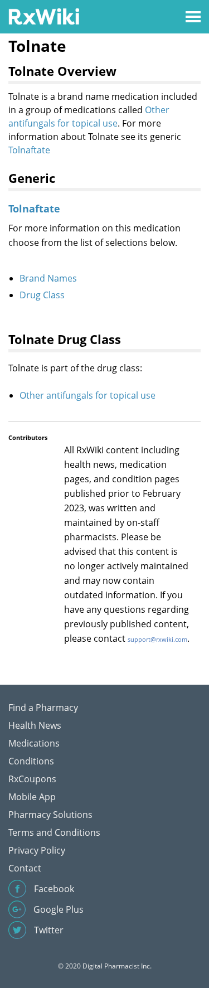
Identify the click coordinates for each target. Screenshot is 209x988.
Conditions (31, 761)
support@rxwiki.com (157, 639)
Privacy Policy (36, 850)
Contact (24, 868)
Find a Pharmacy (43, 707)
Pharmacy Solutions (50, 814)
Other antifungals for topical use (87, 395)
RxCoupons (32, 779)
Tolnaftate (29, 150)
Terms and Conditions (54, 832)
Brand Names (48, 278)
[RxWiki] (43, 16)
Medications (34, 743)
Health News (34, 725)
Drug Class (42, 295)
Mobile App (32, 797)
